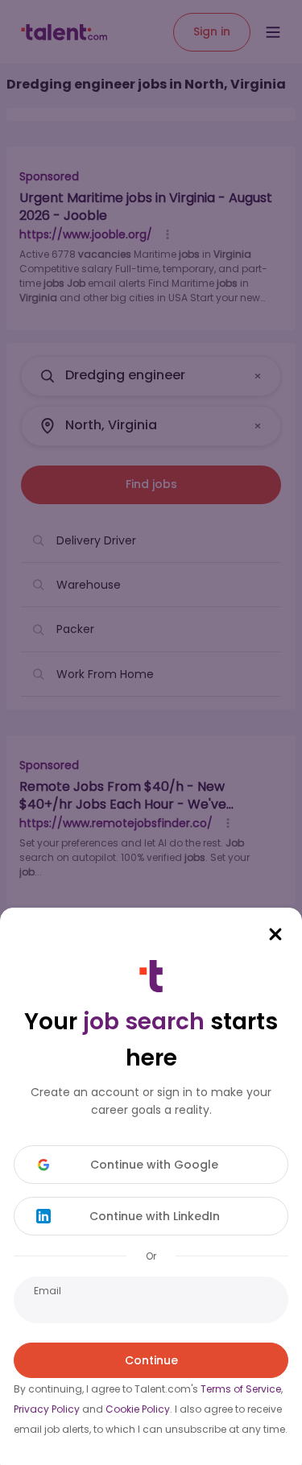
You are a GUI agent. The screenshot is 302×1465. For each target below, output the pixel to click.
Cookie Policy (137, 1409)
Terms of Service (241, 1389)
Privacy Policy (47, 1409)
